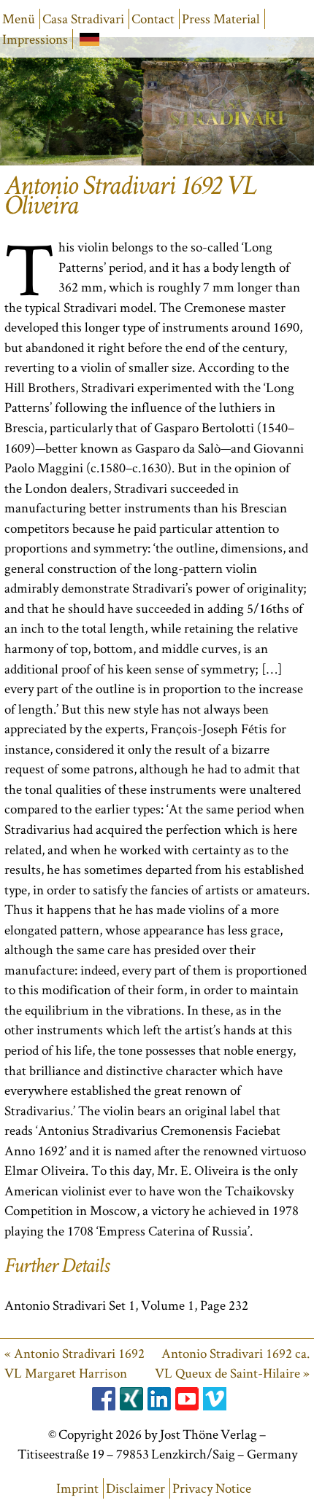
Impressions (35, 39)
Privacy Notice (211, 1488)
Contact (153, 18)
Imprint (77, 1488)
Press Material (221, 18)
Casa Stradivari (83, 18)
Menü (18, 18)
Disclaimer (135, 1488)
